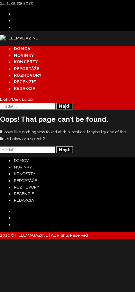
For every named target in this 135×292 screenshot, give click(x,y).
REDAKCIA (24, 88)
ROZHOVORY (28, 75)
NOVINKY (24, 55)
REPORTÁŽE (26, 68)
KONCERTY (26, 62)
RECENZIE (25, 82)
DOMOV (22, 48)
